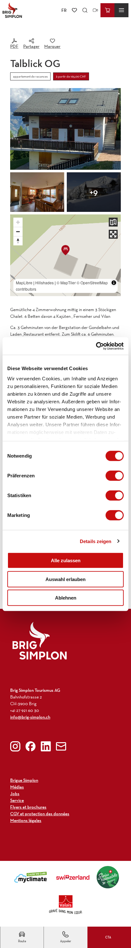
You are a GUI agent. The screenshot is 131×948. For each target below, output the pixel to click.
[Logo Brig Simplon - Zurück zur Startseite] (12, 10)
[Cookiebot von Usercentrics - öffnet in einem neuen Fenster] (96, 346)
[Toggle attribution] (114, 283)
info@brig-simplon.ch (30, 717)
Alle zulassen (65, 560)
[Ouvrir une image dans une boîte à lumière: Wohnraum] (37, 192)
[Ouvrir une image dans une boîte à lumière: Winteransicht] (94, 192)
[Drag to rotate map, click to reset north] (18, 240)
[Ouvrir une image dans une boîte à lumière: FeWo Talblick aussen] (65, 129)
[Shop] (107, 10)
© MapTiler (66, 282)
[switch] (115, 476)
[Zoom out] (18, 231)
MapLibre (24, 282)
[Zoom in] (18, 222)
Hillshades (44, 282)
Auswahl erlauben (65, 579)
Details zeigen (95, 541)
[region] (65, 255)
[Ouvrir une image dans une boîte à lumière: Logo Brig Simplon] (39, 640)
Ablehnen (65, 598)
